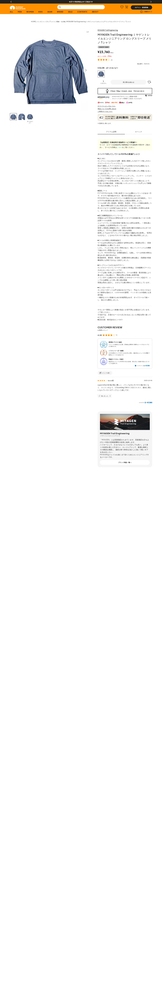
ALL (11, 12)
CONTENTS (82, 12)
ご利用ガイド (147, 12)
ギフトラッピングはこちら (106, 106)
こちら (119, 147)
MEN (20, 12)
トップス (46, 21)
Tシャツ (52, 21)
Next (151, 2)
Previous (11, 2)
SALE (70, 12)
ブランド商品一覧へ (125, 462)
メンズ (39, 21)
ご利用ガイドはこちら (105, 111)
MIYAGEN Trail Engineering (108, 30)
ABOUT (95, 12)
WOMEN (30, 12)
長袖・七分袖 (60, 21)
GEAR (49, 12)
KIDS (40, 12)
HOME (33, 21)
